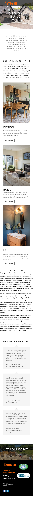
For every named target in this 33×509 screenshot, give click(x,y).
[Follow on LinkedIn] (7, 491)
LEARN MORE (9, 141)
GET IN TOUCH (16, 454)
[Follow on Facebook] (4, 491)
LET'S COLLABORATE (16, 449)
